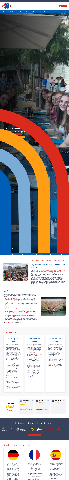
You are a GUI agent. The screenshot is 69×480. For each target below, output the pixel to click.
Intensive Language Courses (58, 270)
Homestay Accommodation (29, 254)
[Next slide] (66, 133)
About (4, 0)
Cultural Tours (34, 271)
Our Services (8, 322)
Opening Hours (13, 0)
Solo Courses (12, 11)
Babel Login (63, 6)
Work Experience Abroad (43, 254)
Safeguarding (35, 11)
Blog (6, 0)
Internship (15, 316)
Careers (9, 0)
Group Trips (20, 11)
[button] (65, 407)
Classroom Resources (44, 11)
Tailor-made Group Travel (47, 271)
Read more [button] (22, 410)
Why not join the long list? (34, 435)
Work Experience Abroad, (45, 270)
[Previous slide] (3, 133)
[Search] (65, 12)
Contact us (50, 364)
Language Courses (7, 254)
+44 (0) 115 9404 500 (63, 0)
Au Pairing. (22, 316)
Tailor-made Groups (55, 254)
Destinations (5, 11)
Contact (58, 0)
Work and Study (17, 254)
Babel (52, 11)
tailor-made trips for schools (34, 355)
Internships (64, 254)
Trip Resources (27, 11)
